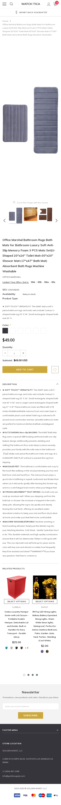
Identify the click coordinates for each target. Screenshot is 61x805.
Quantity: (7, 347)
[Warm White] (47, 651)
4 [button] (37, 675)
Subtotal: (7, 360)
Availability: (9, 294)
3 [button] (33, 675)
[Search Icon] (11, 4)
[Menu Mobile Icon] (4, 4)
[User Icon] (48, 4)
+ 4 (26, 647)
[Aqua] (6, 648)
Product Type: (10, 298)
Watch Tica (30, 4)
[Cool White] (42, 651)
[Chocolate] (21, 648)
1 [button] (24, 675)
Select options (16, 601)
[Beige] (11, 648)
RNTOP (44, 607)
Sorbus (16, 607)
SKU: (4, 289)
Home (5, 21)
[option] (30, 13)
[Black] (16, 648)
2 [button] (28, 675)
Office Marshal (11, 277)
